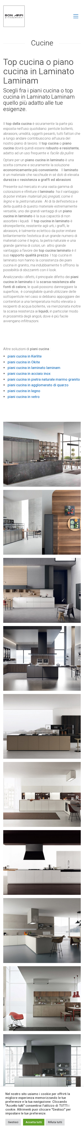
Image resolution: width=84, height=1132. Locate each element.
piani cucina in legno (24, 391)
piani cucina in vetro (24, 396)
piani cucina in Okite (24, 362)
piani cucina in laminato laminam (34, 367)
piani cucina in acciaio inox (29, 373)
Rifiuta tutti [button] (55, 1122)
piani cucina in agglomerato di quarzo (38, 385)
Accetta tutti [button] (34, 1122)
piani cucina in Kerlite (25, 356)
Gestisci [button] (13, 1122)
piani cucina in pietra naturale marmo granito (44, 379)
